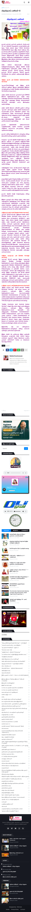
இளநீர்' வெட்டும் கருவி (15, 685)
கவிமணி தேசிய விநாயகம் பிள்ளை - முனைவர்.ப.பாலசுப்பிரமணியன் (18, 535)
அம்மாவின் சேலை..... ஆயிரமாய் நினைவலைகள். (15, 668)
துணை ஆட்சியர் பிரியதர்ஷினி (9, 871)
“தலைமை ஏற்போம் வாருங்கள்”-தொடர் (15, 811)
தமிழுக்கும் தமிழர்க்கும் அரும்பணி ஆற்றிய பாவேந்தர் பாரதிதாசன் (19, 542)
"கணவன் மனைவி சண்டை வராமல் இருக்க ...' (15, 645)
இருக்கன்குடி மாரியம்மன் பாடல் (16, 853)
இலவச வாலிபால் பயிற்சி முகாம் (10, 877)
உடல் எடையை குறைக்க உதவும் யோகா (15, 690)
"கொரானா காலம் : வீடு (15, 650)
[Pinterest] (15, 350)
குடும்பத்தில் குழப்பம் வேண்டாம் (15, 749)
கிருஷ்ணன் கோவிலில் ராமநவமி (15, 734)
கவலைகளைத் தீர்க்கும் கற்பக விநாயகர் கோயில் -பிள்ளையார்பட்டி (15, 731)
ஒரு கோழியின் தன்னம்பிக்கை (15, 717)
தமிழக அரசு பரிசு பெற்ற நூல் (15, 790)
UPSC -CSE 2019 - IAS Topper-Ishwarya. (18, 839)
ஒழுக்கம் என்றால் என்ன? (15, 719)
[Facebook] (7, 350)
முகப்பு (3, 7)
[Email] (22, 350)
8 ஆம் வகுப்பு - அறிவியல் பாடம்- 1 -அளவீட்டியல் (17, 556)
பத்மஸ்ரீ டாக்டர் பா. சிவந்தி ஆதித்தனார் (15, 799)
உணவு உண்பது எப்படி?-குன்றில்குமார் (15, 692)
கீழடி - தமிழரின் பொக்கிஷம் (15, 737)
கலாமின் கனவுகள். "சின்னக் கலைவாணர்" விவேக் (15, 726)
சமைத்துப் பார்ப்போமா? (15, 759)
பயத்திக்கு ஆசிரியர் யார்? (15, 804)
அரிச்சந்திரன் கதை (15, 670)
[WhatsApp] (18, 350)
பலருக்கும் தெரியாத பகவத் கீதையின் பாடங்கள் (15, 809)
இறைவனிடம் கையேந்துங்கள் (15, 683)
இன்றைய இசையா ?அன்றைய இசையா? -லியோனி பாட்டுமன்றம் (15, 680)
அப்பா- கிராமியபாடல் (15, 666)
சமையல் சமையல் (15, 761)
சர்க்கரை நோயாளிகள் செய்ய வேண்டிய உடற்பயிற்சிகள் (15, 763)
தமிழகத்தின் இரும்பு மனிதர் (15, 792)
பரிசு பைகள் (15, 806)
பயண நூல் (15, 802)
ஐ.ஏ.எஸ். (7, 7)
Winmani (19, 907)
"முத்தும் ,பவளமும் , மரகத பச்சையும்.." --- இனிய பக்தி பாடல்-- (19, 570)
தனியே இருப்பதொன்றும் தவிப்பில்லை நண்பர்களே (15, 783)
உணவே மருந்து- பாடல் (15, 694)
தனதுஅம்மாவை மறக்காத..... (15, 781)
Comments (24, 530)
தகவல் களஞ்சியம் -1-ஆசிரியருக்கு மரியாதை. (15, 779)
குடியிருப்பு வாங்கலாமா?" (15, 739)
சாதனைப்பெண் (15, 768)
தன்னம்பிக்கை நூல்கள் (15, 788)
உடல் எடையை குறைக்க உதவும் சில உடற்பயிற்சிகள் (15, 687)
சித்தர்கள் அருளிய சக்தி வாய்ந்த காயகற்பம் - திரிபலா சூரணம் (15, 777)
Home (7, 909)
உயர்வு (15, 697)
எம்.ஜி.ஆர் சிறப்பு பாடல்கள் (15, 714)
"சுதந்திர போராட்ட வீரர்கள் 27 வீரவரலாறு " (15, 652)
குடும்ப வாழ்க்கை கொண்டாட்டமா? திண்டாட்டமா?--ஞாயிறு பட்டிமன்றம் (15, 746)
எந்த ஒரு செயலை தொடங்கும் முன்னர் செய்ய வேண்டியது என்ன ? (15, 709)
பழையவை (26, 410)
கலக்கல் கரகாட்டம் (15, 724)
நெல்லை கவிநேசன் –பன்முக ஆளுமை (18, 846)
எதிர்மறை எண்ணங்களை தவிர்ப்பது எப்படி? (15, 706)
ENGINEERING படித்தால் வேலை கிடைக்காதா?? (17, 584)
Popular (6, 530)
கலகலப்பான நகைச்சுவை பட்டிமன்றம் (15, 721)
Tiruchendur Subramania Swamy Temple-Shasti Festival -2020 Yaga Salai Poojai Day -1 (19, 592)
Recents (15, 530)
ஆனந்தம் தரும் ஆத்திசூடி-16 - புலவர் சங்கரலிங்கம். (18, 600)
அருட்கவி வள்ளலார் (15, 673)
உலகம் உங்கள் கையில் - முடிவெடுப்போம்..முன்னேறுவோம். (15, 704)
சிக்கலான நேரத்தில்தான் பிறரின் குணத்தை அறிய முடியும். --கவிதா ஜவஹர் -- (15, 771)
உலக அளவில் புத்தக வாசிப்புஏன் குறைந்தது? (15, 699)
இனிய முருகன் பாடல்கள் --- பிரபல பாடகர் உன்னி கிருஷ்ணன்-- (15, 676)
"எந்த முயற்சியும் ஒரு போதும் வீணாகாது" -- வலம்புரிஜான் (15, 643)
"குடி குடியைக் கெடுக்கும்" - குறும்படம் (15, 647)
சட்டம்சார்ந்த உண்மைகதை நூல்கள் (15, 756)
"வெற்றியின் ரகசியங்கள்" (15, 657)
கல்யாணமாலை (15, 728)
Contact (22, 909)
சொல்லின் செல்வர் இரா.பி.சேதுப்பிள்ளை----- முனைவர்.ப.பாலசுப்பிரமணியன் (19, 577)
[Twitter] (11, 350)
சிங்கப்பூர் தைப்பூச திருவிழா (15, 774)
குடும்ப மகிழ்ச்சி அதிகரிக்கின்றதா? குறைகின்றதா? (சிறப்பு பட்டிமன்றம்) (15, 742)
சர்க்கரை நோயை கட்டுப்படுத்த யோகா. (15, 765)
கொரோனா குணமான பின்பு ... (15, 754)
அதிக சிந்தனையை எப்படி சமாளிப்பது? (15, 659)
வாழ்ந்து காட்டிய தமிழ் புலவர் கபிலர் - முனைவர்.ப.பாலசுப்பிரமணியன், (18, 563)
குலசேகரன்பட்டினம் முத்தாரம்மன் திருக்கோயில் (15, 752)
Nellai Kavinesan (16, 356)
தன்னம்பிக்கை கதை (15, 786)
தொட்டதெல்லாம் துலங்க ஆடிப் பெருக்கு (15, 795)
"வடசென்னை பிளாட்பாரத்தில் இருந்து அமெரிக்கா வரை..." (15, 654)
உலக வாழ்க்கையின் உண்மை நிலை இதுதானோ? (15, 701)
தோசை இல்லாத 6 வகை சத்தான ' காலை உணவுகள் (15, 797)
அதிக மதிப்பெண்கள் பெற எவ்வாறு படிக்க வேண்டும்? (15, 661)
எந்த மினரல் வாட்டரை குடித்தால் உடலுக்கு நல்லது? (15, 712)
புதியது (4, 410)
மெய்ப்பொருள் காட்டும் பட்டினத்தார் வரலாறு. (19, 548)
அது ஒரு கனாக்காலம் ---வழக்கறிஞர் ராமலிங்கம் (15, 663)
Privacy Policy (15, 909)
